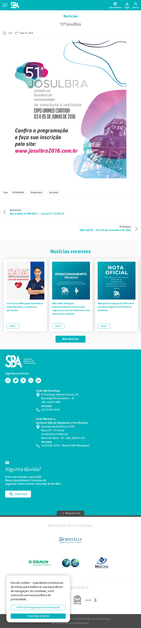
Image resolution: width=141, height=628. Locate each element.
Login (127, 7)
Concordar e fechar (38, 615)
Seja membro (115, 7)
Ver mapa (46, 406)
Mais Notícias (70, 339)
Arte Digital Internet (79, 623)
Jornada (53, 192)
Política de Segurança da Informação (38, 607)
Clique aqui (21, 494)
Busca (135, 7)
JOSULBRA (18, 192)
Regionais (36, 192)
